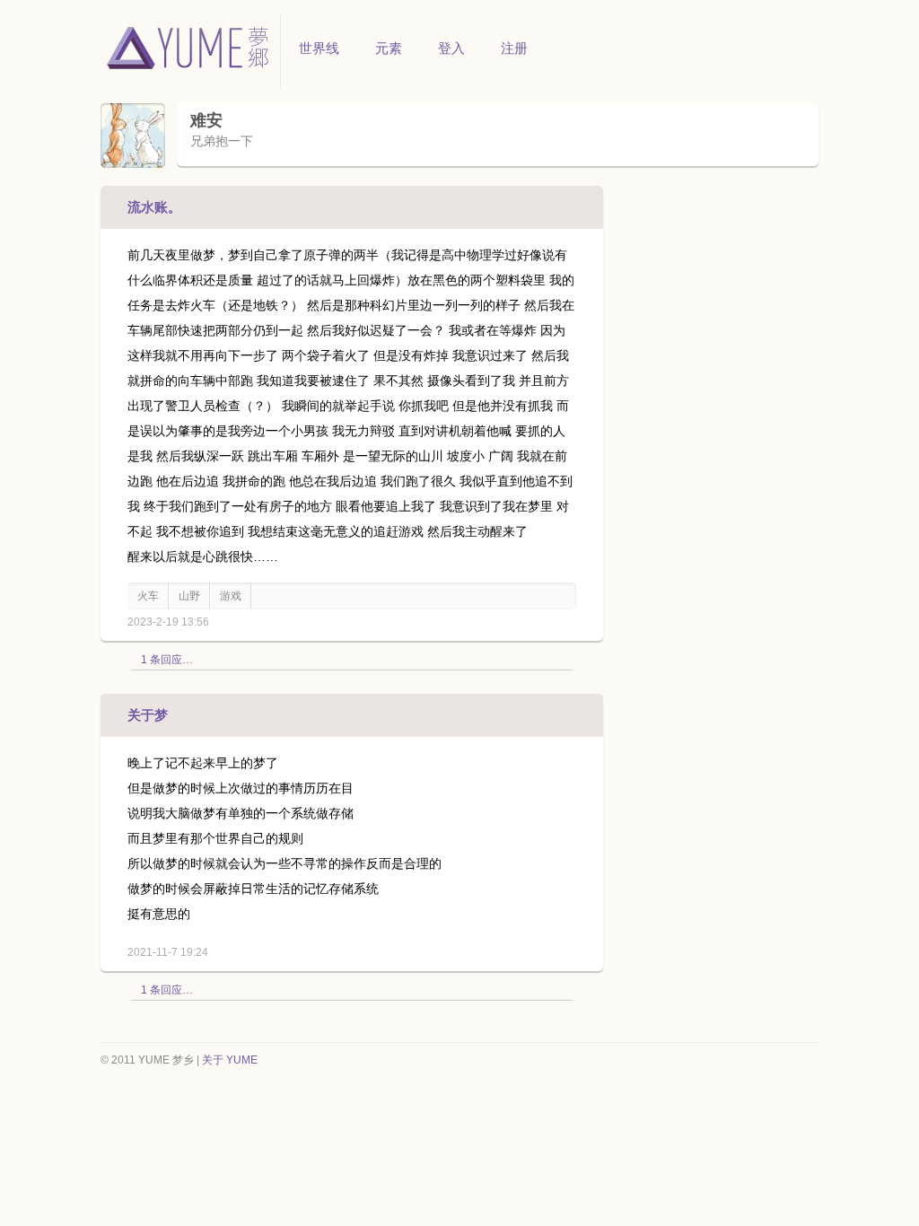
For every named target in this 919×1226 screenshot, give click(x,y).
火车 (148, 596)
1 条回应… (167, 659)
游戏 (230, 596)
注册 (514, 48)
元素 (388, 48)
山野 (189, 596)
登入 (451, 48)
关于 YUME (230, 1060)
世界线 (319, 48)
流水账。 (154, 207)
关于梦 (147, 714)
